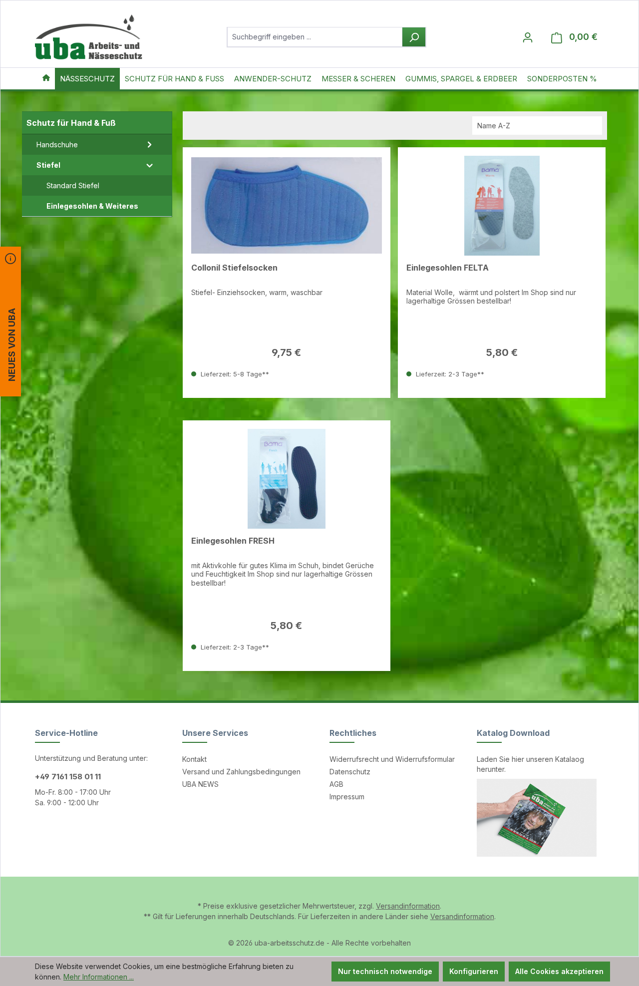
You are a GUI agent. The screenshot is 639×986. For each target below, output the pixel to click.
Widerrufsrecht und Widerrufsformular (392, 759)
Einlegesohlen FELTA (447, 268)
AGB (336, 784)
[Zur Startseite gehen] (88, 36)
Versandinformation (408, 906)
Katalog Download (513, 733)
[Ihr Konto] (528, 37)
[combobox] (314, 37)
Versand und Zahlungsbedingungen (241, 771)
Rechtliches (352, 733)
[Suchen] (414, 37)
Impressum (346, 796)
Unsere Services (215, 733)
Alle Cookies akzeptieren (559, 971)
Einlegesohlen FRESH (233, 541)
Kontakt (194, 759)
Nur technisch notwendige (385, 971)
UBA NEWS (200, 784)
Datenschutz (349, 771)
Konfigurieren (473, 971)
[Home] (46, 78)
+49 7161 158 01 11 (68, 776)
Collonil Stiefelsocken (234, 268)
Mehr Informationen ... (98, 977)
